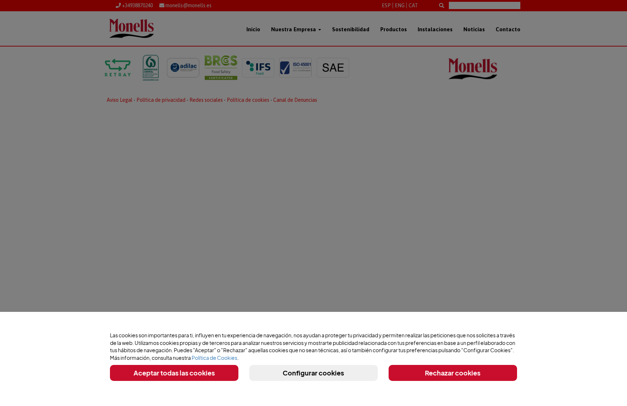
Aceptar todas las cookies (174, 373)
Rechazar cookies (452, 373)
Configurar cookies (313, 373)
